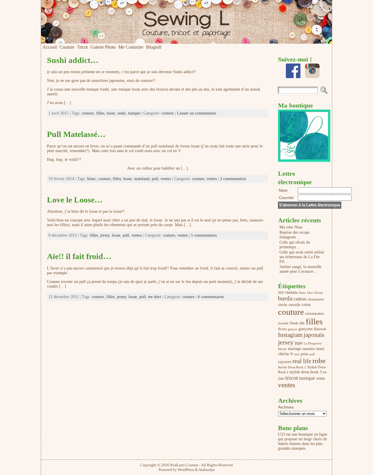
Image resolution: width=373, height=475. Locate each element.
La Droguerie (313, 343)
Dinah (294, 323)
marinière (308, 349)
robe (319, 360)
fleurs (282, 329)
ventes (166, 179)
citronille (294, 305)
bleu (310, 292)
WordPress (186, 469)
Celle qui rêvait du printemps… (294, 244)
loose (111, 113)
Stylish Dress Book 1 (292, 367)
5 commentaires (204, 235)
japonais (314, 334)
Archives (286, 407)
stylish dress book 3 (305, 372)
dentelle (283, 323)
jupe (298, 342)
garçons (305, 328)
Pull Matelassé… (76, 134)
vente (320, 378)
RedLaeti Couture (184, 465)
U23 (281, 434)
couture (88, 113)
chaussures (315, 299)
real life (302, 361)
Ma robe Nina (290, 227)
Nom (283, 190)
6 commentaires (211, 297)
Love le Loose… (75, 199)
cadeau (299, 299)
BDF (281, 292)
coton (306, 304)
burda (285, 298)
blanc (91, 179)
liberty (282, 349)
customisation (314, 314)
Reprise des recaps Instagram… (294, 234)
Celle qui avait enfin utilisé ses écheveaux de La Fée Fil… (301, 257)
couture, (199, 179)
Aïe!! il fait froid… (79, 256)
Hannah (320, 329)
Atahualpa (206, 469)
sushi (121, 113)
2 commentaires (233, 179)
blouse (318, 292)
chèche (282, 305)
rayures (284, 361)
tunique (134, 113)
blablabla (291, 293)
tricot (291, 377)
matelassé (141, 179)
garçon (292, 329)
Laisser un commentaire (196, 113)
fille (302, 323)
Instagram (290, 334)
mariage (294, 348)
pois (304, 353)
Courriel (287, 197)
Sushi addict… (72, 60)
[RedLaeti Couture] (186, 22)
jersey (105, 235)
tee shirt (154, 297)
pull (155, 179)
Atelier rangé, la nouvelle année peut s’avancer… (300, 269)
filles (100, 113)
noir (297, 354)
